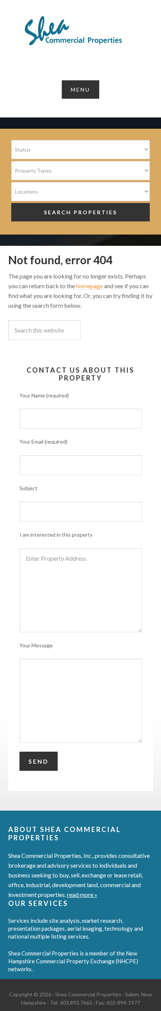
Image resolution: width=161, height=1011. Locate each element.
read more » (82, 894)
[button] (80, 89)
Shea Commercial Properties (80, 31)
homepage (89, 285)
